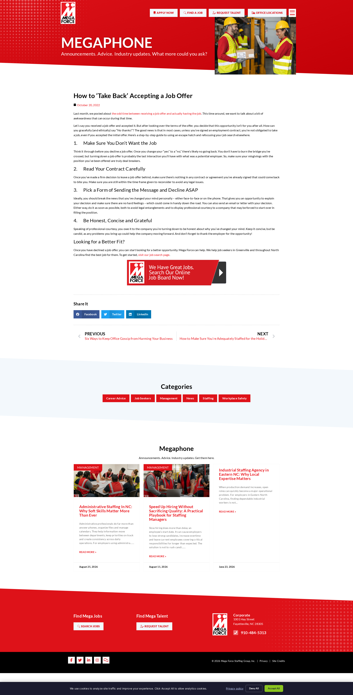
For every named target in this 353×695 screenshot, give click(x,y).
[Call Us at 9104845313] (235, 632)
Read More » (87, 552)
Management (169, 398)
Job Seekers (143, 398)
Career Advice (116, 398)
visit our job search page (154, 254)
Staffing (208, 398)
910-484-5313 (253, 632)
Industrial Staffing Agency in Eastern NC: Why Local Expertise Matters (244, 474)
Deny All (254, 688)
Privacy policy (234, 688)
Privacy (264, 660)
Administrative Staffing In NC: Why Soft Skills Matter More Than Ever (105, 510)
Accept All (274, 688)
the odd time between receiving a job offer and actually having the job (156, 113)
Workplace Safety (234, 398)
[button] (86, 314)
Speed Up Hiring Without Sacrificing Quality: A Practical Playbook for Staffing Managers (176, 513)
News (190, 398)
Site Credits (278, 660)
